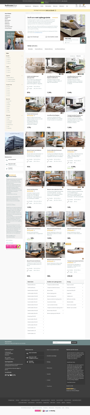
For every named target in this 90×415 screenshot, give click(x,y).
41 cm (8, 88)
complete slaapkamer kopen (25, 400)
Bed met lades (50, 290)
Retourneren (49, 368)
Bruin (8, 108)
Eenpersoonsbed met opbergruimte (54, 299)
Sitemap (67, 408)
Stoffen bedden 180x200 (33, 313)
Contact (48, 380)
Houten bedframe (39, 402)
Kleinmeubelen (48, 6)
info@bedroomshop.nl (12, 164)
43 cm (8, 90)
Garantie (49, 374)
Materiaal (8, 115)
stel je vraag (10, 168)
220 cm (8, 72)
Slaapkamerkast (46, 402)
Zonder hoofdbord (11, 81)
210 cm (8, 70)
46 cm (8, 94)
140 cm (8, 58)
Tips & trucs (49, 386)
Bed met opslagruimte (51, 296)
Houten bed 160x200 (71, 287)
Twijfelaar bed (70, 296)
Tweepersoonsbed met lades (53, 285)
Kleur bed (8, 99)
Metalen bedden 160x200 (33, 296)
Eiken (8, 110)
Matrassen (55, 6)
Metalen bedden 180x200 (33, 310)
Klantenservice (8, 157)
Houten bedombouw (31, 402)
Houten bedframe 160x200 (76, 400)
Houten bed (53, 400)
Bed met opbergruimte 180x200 (53, 313)
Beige (8, 103)
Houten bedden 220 (31, 328)
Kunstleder (9, 123)
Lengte (7, 67)
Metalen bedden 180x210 (33, 322)
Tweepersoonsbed (11, 79)
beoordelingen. (75, 391)
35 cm (8, 86)
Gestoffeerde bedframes (60, 49)
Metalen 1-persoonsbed (71, 308)
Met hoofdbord (10, 77)
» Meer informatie (64, 1)
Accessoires (7, 25)
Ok (42, 2)
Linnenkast (58, 402)
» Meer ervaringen (9, 243)
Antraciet (9, 101)
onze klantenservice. (38, 32)
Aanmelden (74, 342)
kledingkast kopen (11, 400)
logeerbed (63, 402)
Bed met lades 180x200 (52, 310)
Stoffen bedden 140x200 (33, 293)
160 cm (8, 59)
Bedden (42, 6)
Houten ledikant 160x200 (23, 402)
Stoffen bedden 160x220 (32, 308)
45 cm (8, 92)
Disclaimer (45, 408)
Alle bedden (30, 49)
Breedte (7, 56)
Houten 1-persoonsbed (71, 305)
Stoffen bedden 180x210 (32, 325)
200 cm (9, 63)
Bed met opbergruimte (51, 293)
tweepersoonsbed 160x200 (35, 400)
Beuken (8, 104)
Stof (8, 126)
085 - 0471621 (8, 357)
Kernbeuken (9, 121)
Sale (67, 6)
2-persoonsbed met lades (52, 305)
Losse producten (8, 28)
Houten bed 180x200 (71, 290)
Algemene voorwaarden (37, 408)
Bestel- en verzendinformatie (53, 350)
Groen (8, 112)
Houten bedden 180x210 (32, 319)
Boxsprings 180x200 (32, 316)
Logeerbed (69, 293)
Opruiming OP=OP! (8, 27)
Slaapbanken (69, 402)
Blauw (8, 106)
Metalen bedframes (49, 49)
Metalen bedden (70, 302)
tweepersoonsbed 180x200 (45, 400)
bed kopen (17, 400)
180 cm (8, 61)
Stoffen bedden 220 (32, 333)
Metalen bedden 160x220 (33, 305)
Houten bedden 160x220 (32, 302)
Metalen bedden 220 (32, 330)
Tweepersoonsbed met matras (53, 287)
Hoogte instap (9, 84)
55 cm (8, 95)
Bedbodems (61, 6)
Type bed (8, 75)
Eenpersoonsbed (70, 285)
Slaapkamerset (28, 6)
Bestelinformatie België (51, 356)
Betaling (48, 362)
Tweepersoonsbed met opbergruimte (54, 308)
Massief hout (10, 124)
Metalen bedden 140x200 (33, 290)
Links (63, 408)
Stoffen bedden (52, 402)
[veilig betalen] (49, 411)
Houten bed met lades (51, 302)
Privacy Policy (58, 408)
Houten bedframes (39, 49)
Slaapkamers (7, 15)
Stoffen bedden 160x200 (33, 299)
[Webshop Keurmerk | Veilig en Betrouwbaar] (14, 247)
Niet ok (47, 2)
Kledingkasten (36, 6)
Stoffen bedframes (31, 287)
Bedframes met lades (71, 299)
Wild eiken (9, 128)
